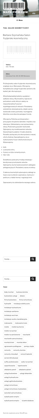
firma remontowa (25, 300)
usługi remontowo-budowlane (15, 389)
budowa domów (22, 292)
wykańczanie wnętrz (11, 397)
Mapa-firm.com (15, 12)
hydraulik (7, 304)
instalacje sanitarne (11, 311)
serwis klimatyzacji (11, 358)
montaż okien (22, 342)
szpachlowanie (9, 366)
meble (6, 327)
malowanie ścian (21, 323)
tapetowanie (22, 366)
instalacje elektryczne (22, 304)
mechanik (26, 335)
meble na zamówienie (12, 335)
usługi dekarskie (26, 373)
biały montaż (9, 292)
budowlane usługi (10, 296)
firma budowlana (10, 300)
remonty (7, 350)
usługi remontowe (11, 385)
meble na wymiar (10, 331)
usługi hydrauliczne (11, 377)
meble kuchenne (18, 327)
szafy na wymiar (27, 362)
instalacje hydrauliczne (12, 308)
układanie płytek (25, 370)
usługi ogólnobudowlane (13, 381)
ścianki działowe (28, 401)
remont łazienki (26, 354)
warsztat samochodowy (13, 393)
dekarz (22, 296)
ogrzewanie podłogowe (12, 346)
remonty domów (19, 350)
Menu (21, 20)
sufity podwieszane (11, 362)
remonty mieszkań (11, 354)
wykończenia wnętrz (11, 401)
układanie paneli (10, 370)
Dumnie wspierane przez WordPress (15, 413)
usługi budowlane (10, 373)
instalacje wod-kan (11, 315)
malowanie (8, 323)
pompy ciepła (29, 346)
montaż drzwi (9, 342)
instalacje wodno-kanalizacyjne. (15, 319)
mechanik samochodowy (13, 339)
